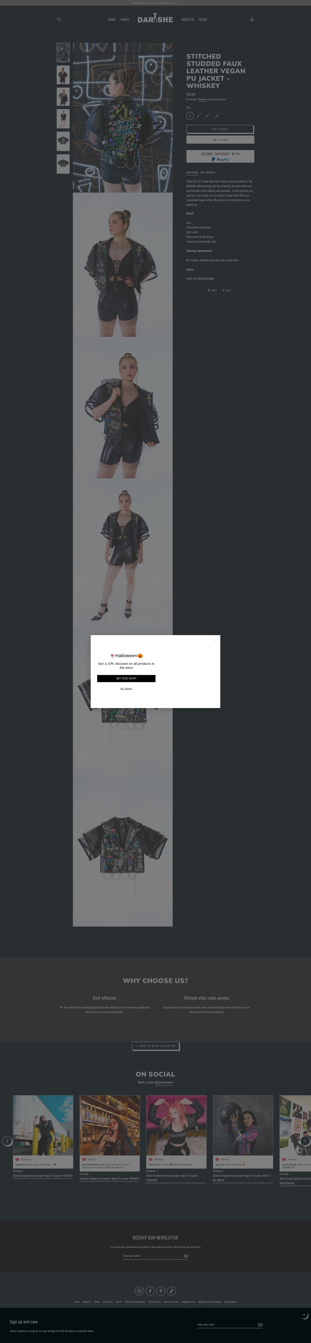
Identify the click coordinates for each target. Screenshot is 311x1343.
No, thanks (126, 688)
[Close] (215, 640)
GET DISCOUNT (126, 678)
